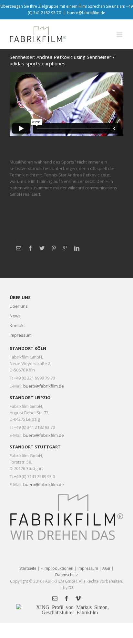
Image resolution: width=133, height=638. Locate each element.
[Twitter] (42, 248)
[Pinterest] (53, 248)
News (15, 316)
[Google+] (65, 248)
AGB (106, 568)
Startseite (27, 568)
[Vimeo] (78, 598)
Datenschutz (66, 574)
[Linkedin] (76, 248)
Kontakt (17, 325)
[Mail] (18, 248)
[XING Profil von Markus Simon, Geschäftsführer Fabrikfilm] (69, 609)
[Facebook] (30, 248)
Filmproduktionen (57, 568)
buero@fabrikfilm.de (86, 12)
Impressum (21, 335)
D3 (71, 587)
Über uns (19, 306)
